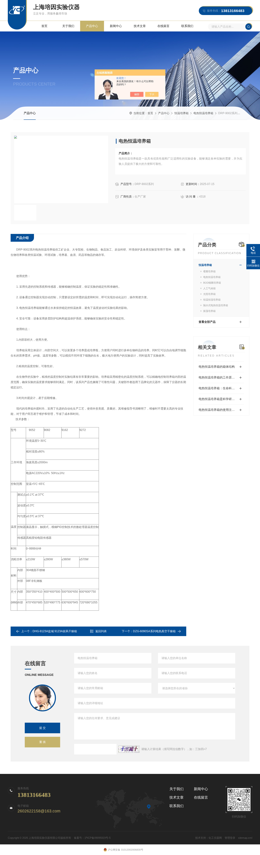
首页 (44, 26)
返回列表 (101, 631)
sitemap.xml (245, 837)
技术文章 (140, 26)
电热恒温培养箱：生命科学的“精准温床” (221, 388)
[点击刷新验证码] (129, 749)
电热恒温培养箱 (203, 113)
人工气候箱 (209, 288)
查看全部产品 (207, 321)
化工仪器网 (215, 837)
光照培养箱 (209, 294)
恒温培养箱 (181, 113)
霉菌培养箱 (209, 271)
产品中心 (92, 26)
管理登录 (230, 837)
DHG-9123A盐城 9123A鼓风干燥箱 (55, 631)
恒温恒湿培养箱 (212, 299)
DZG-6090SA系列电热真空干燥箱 (154, 631)
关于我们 (68, 26)
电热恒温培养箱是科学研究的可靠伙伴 (221, 399)
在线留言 (163, 26)
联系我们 (187, 26)
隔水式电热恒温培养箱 (215, 305)
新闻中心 (116, 26)
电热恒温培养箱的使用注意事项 (220, 410)
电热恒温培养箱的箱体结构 (217, 366)
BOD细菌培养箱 (212, 282)
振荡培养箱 (209, 311)
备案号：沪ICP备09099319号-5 (92, 837)
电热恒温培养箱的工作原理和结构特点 (221, 377)
